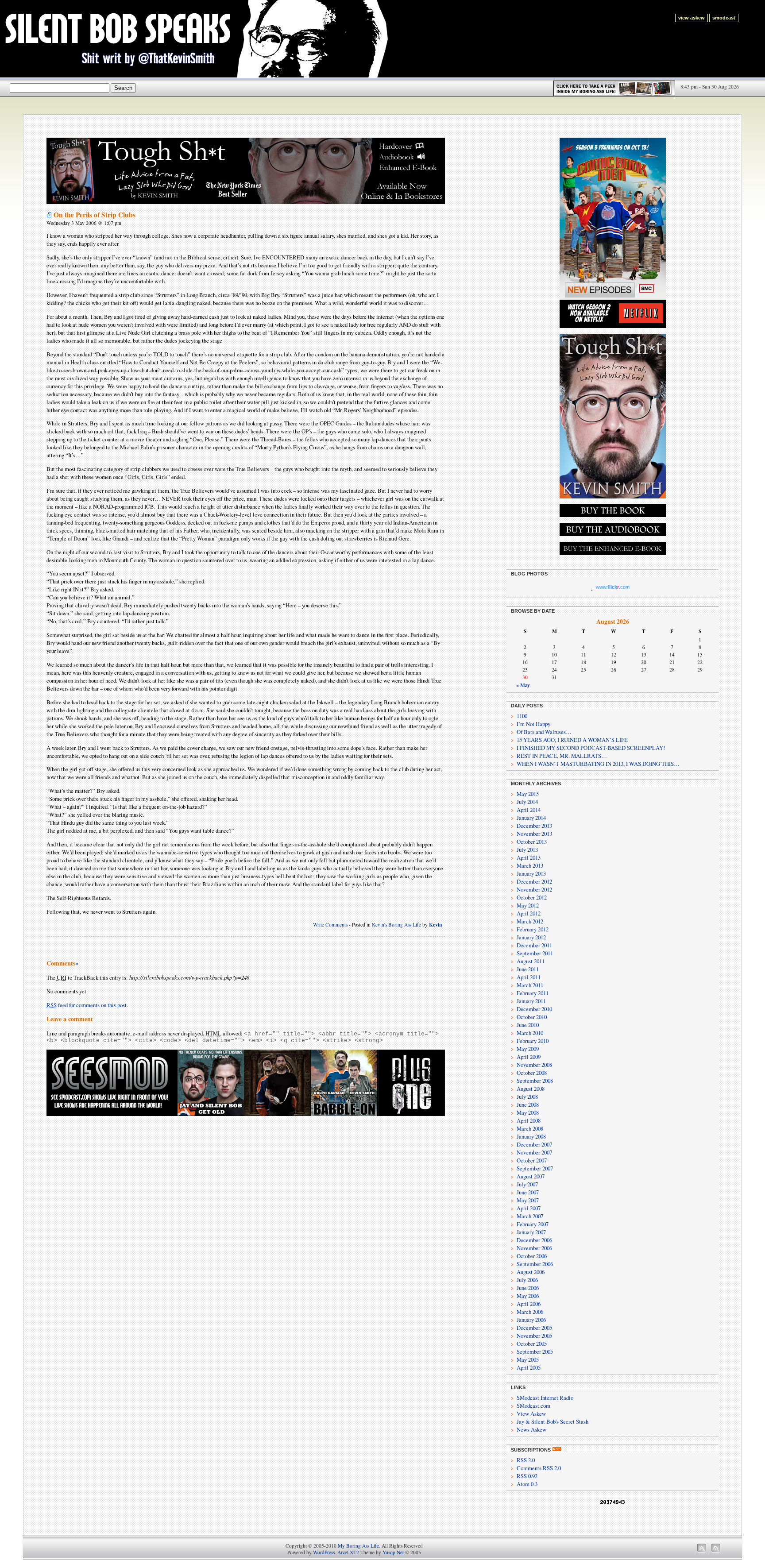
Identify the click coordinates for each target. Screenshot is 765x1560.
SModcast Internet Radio (545, 1398)
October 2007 (532, 1160)
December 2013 (534, 826)
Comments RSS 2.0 (539, 1468)
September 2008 (535, 1081)
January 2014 (531, 818)
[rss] (557, 1449)
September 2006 (535, 1264)
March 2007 (530, 1216)
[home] (715, 1550)
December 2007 (534, 1144)
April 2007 (529, 1208)
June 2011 (528, 969)
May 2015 (528, 794)
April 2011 (529, 977)
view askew (691, 17)
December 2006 (534, 1240)
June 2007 (528, 1192)
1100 (522, 716)
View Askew (531, 1413)
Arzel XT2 (348, 1552)
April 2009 (529, 1057)
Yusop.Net (393, 1552)
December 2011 (534, 945)
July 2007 (527, 1184)
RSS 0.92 (527, 1476)
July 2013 (527, 849)
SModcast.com (533, 1405)
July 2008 (527, 1096)
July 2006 (527, 1280)
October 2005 (532, 1344)
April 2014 (529, 810)
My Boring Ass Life (358, 1545)
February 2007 (533, 1224)
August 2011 (531, 961)
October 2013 (532, 842)
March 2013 (530, 865)
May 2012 (528, 905)
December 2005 (534, 1328)
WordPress (324, 1552)
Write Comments (330, 924)
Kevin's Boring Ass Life (396, 924)
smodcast (723, 17)
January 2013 (531, 873)
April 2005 (529, 1367)
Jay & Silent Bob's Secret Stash (552, 1421)
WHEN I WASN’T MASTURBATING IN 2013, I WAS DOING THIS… (598, 764)
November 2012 (534, 889)
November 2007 (534, 1152)
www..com (613, 587)
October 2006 (532, 1256)
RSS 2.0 (526, 1460)
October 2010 (532, 1017)
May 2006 (528, 1296)
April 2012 (529, 913)
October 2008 (532, 1073)
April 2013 (529, 857)
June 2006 (528, 1288)
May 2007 (528, 1200)
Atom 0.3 (527, 1484)
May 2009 (528, 1049)
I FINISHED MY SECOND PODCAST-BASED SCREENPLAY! (591, 748)
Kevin (435, 924)
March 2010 (530, 1033)
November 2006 (534, 1248)
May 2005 (528, 1359)
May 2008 (528, 1112)
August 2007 (531, 1176)
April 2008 (529, 1120)
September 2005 (535, 1351)
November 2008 (534, 1065)
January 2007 (531, 1232)
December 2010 (534, 1009)
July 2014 (527, 802)
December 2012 (534, 881)
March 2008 (530, 1128)
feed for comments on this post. (87, 1005)
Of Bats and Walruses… (544, 732)
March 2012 (530, 921)
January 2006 (531, 1320)
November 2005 (534, 1336)
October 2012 (532, 897)
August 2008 (531, 1089)
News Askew (531, 1429)
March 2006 (530, 1312)
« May (523, 685)
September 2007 (535, 1168)
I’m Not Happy (533, 724)
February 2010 (533, 1041)
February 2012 (533, 929)
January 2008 (531, 1136)
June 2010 (528, 1025)
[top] (701, 1550)
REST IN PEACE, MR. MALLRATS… (562, 756)
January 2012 (531, 937)
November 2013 (534, 834)
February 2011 (533, 993)
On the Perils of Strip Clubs (94, 215)
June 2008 (528, 1104)
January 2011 (531, 1001)
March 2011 (530, 985)
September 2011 (535, 953)
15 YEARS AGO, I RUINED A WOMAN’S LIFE (572, 740)
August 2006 (531, 1272)
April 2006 (529, 1304)
